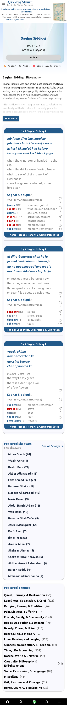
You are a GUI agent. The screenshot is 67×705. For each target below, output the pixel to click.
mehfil (11, 216)
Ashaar (12, 66)
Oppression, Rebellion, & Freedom (27, 644)
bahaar (11, 311)
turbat (11, 408)
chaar (10, 416)
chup (10, 315)
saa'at (11, 224)
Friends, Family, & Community (35, 235)
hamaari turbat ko (20, 356)
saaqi (10, 208)
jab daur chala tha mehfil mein (29, 143)
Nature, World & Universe (21, 655)
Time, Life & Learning (18, 650)
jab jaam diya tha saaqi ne (26, 138)
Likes (40, 66)
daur (10, 212)
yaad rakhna (16, 351)
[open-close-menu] (3, 3)
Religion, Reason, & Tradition (23, 606)
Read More (10, 118)
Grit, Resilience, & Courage (22, 682)
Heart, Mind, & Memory (19, 633)
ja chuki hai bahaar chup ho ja (28, 261)
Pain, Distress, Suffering (20, 611)
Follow (33, 57)
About (26, 66)
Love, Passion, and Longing (22, 639)
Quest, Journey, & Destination (24, 595)
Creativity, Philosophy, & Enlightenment (20, 663)
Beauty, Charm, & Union (19, 628)
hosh (10, 220)
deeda (11, 319)
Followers (55, 66)
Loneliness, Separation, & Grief (35, 329)
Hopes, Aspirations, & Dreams (24, 622)
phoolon (12, 420)
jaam (10, 205)
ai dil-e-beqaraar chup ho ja (27, 256)
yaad (10, 228)
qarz (10, 412)
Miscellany (11, 676)
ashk (10, 323)
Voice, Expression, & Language (25, 671)
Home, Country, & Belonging (23, 687)
